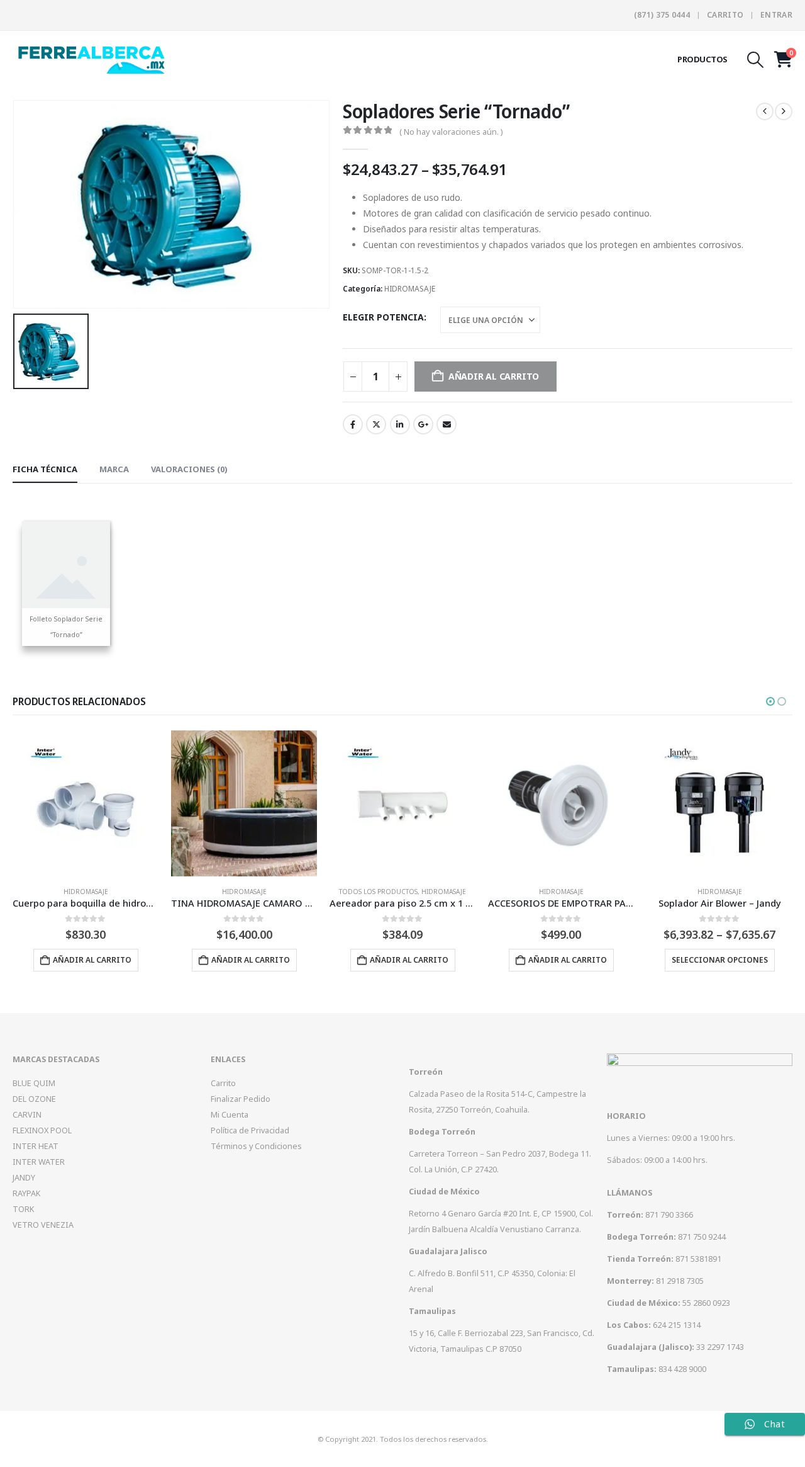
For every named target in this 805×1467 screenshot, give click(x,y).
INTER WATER (39, 1162)
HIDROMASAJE (409, 288)
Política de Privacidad (250, 1130)
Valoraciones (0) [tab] (189, 469)
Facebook (353, 424)
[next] (783, 111)
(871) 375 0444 (662, 14)
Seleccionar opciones (720, 959)
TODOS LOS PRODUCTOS (378, 891)
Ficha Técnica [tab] (45, 469)
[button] (755, 60)
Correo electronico (446, 424)
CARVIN (27, 1114)
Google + (423, 424)
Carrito (725, 14)
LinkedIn (400, 424)
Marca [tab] (114, 469)
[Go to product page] (85, 803)
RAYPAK (26, 1193)
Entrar (776, 14)
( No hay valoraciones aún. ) (451, 131)
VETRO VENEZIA (43, 1225)
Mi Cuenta (229, 1114)
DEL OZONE (34, 1099)
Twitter (376, 424)
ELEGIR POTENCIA (383, 317)
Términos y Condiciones (256, 1146)
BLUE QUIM (34, 1083)
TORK (23, 1209)
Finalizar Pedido (240, 1099)
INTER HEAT (35, 1146)
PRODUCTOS (702, 59)
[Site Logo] (91, 59)
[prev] (765, 111)
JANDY (24, 1177)
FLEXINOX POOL (42, 1130)
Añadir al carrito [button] (92, 959)
